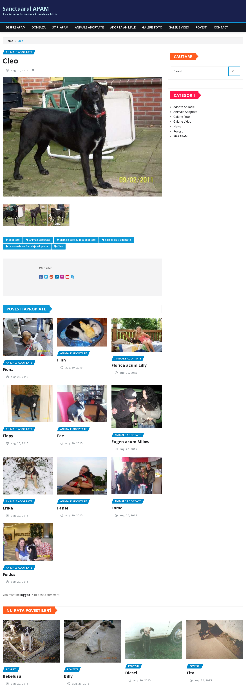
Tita (190, 672)
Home (9, 41)
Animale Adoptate (89, 27)
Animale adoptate (39, 239)
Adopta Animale (123, 27)
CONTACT (221, 27)
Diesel (131, 672)
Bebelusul (13, 676)
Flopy (8, 435)
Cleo (20, 41)
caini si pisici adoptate (118, 239)
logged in (26, 595)
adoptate (14, 239)
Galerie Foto (152, 27)
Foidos (9, 574)
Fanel (62, 508)
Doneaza (39, 27)
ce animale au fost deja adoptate (28, 246)
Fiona (8, 369)
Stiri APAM (60, 27)
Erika (8, 508)
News (177, 126)
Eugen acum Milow (130, 441)
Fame (116, 507)
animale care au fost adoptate (78, 239)
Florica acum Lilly (129, 365)
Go (234, 71)
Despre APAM (15, 27)
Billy (68, 676)
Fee (60, 435)
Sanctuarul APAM (26, 8)
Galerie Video (179, 27)
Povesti (201, 27)
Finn (61, 360)
